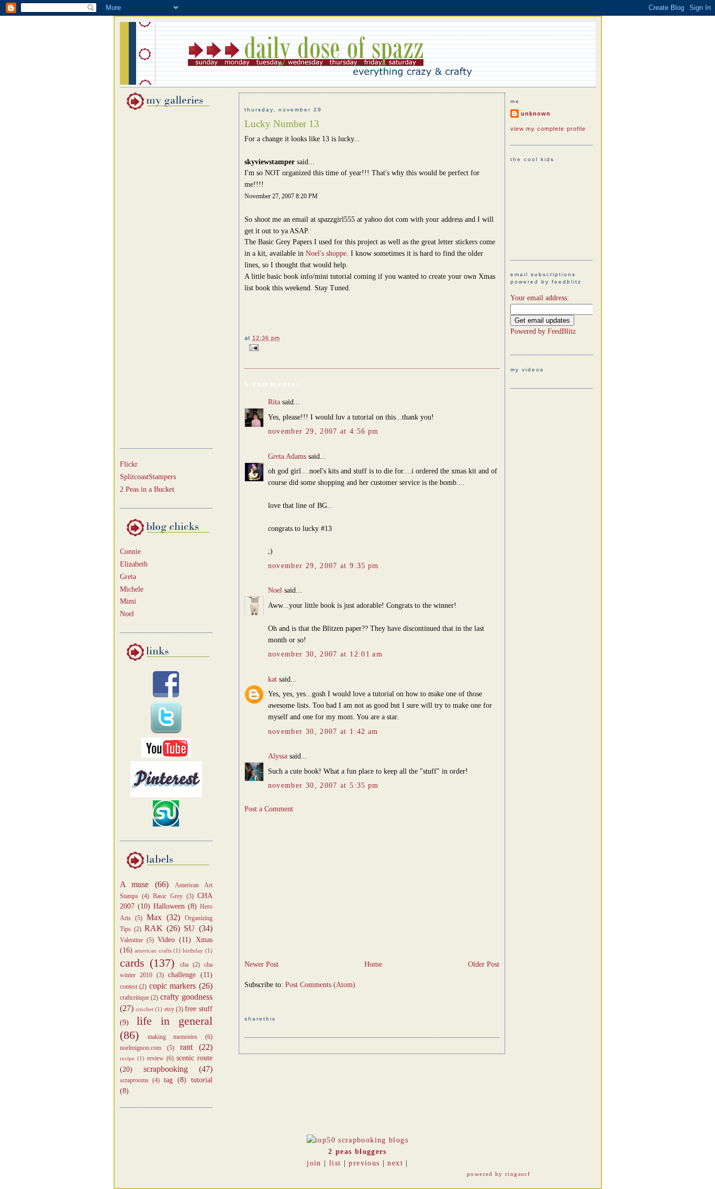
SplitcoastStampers (148, 477)
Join (314, 1163)
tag (168, 1080)
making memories (172, 1036)
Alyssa (277, 756)
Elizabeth (134, 564)
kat (272, 679)
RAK (153, 928)
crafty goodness (186, 997)
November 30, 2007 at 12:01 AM (325, 654)
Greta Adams (287, 456)
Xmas (204, 940)
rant (186, 1047)
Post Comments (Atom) (320, 985)
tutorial (202, 1080)
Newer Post (261, 964)
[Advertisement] (151, 277)
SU (189, 928)
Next (395, 1163)
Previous (364, 1163)
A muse (134, 884)
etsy (169, 1009)
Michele (131, 589)
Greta (128, 577)
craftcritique (134, 997)
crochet (144, 1009)
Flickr (129, 464)
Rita (274, 402)
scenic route (194, 1058)
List (335, 1163)
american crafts (153, 950)
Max (154, 917)
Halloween (169, 906)
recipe (127, 1058)
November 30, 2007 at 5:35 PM (323, 785)
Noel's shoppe (326, 253)
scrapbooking (165, 1069)
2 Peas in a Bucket (147, 489)
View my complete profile (548, 129)
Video (166, 940)
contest (128, 986)
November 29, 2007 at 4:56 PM (323, 431)
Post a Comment (268, 809)
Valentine (131, 940)
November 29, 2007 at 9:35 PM (323, 566)
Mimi (128, 601)
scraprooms (134, 1080)
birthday (193, 950)
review (155, 1058)
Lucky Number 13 (281, 123)
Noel (127, 614)
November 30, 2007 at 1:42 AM (323, 731)
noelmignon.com (140, 1047)
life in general (175, 1021)
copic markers (172, 986)
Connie (130, 552)
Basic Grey (168, 896)
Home (373, 964)
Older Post (483, 964)
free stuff (198, 1009)
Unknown (536, 113)
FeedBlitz (562, 331)
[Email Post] (252, 347)
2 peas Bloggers (357, 1152)
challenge (182, 975)
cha (184, 964)
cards (132, 963)
